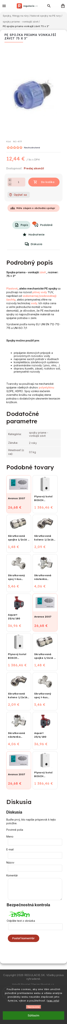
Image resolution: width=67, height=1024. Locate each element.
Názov (10, 862)
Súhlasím (33, 1015)
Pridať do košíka (44, 182)
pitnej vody (39, 292)
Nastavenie (34, 1007)
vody (34, 303)
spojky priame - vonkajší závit (38, 434)
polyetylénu (46, 387)
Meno (9, 836)
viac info (53, 1000)
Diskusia (36, 244)
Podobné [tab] (42, 224)
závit (42, 272)
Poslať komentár (23, 938)
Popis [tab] (24, 225)
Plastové (12, 288)
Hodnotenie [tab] (36, 234)
